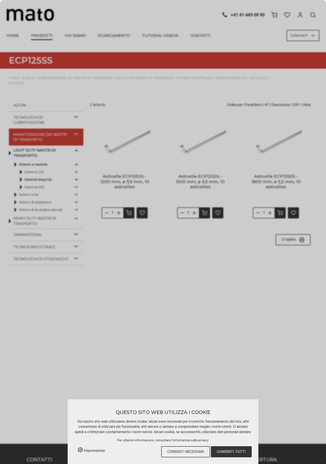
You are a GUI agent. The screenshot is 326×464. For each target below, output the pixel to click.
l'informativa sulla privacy (190, 440)
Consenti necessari (185, 452)
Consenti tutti (231, 452)
